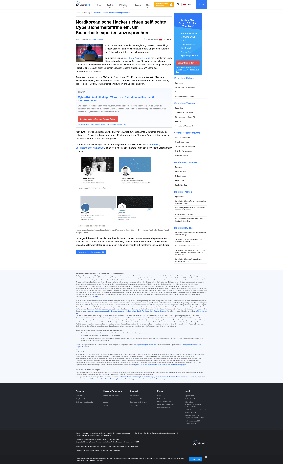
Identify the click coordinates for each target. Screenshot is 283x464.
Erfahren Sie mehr (96, 460)
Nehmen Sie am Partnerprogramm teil (164, 400)
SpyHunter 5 (134, 396)
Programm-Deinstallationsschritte (93, 433)
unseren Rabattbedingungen (192, 377)
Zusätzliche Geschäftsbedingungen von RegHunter (93, 435)
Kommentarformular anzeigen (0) (91, 252)
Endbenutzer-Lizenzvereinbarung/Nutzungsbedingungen (136, 377)
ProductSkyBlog (181, 185)
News (159, 396)
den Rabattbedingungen (158, 311)
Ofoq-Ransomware (182, 142)
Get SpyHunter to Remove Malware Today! (98, 119)
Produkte (110, 5)
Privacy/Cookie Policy (119, 124)
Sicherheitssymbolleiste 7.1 (185, 117)
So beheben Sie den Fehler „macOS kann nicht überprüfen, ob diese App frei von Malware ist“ (190, 252)
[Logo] (83, 4)
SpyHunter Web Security (84, 402)
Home (99, 5)
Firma (148, 5)
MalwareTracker (108, 399)
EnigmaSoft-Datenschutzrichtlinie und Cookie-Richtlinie (193, 404)
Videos (105, 402)
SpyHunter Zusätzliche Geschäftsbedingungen (160, 433)
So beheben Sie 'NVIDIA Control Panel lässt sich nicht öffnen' (189, 220)
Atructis (178, 121)
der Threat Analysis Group (137, 58)
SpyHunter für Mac (136, 399)
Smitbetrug (179, 108)
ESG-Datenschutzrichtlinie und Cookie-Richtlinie (195, 411)
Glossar (105, 405)
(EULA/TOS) (140, 364)
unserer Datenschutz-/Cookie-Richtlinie (167, 377)
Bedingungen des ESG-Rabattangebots (193, 422)
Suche (178, 4)
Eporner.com (180, 83)
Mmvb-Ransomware (182, 137)
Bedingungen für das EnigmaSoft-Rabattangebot (194, 417)
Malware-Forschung (123, 5)
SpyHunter (79, 396)
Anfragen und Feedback (165, 404)
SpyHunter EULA (190, 396)
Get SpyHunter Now (186, 63)
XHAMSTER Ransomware (185, 87)
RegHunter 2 (80, 399)
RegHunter (134, 405)
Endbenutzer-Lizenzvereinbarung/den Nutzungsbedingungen (106, 311)
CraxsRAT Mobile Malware (185, 96)
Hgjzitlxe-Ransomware (183, 151)
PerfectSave (179, 180)
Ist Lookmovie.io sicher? (184, 214)
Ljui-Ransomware (181, 155)
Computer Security (83, 13)
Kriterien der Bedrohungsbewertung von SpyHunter (124, 433)
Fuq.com (178, 92)
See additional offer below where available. (91, 124)
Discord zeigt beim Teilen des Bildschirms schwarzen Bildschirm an (190, 209)
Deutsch (189, 4)
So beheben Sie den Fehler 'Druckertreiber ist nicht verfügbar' (190, 202)
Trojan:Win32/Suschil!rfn (184, 112)
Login (203, 4)
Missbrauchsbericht (164, 407)
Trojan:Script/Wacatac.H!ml (185, 126)
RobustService (180, 176)
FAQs (92, 379)
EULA (107, 124)
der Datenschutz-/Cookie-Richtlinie (137, 311)
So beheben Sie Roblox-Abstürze (187, 246)
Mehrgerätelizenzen (162, 4)
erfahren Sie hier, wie (160, 379)
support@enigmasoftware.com (146, 344)
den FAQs (96, 296)
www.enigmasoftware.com (98, 333)
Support (138, 5)
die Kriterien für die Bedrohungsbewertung (110, 379)
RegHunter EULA (191, 399)
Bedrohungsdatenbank (111, 396)
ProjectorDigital (180, 171)
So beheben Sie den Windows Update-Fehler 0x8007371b (189, 260)
